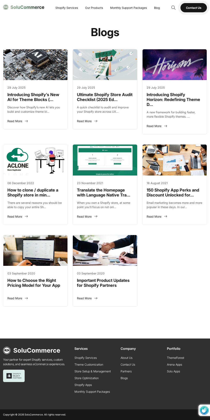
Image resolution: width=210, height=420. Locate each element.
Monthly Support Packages (128, 7)
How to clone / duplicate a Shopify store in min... (32, 192)
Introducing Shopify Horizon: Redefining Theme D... (173, 99)
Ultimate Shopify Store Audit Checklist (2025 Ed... (104, 97)
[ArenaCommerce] (24, 7)
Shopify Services (66, 7)
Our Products (94, 7)
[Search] (173, 8)
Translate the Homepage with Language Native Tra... (103, 192)
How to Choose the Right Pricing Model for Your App (33, 283)
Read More (14, 121)
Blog (157, 7)
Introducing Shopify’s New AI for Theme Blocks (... (33, 97)
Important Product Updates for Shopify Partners (103, 283)
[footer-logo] (31, 350)
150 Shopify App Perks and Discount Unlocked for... (173, 192)
